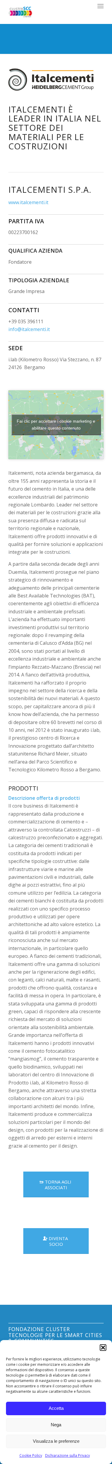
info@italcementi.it (29, 329)
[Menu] (100, 6)
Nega (56, 1424)
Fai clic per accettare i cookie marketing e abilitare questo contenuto (56, 424)
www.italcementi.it (28, 202)
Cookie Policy (30, 1455)
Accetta (56, 1408)
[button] (103, 1348)
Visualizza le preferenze (56, 1441)
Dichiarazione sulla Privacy (67, 1455)
